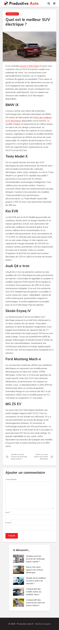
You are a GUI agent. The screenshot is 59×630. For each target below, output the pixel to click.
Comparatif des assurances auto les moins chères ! (35, 603)
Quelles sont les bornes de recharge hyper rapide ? (35, 559)
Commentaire (10, 479)
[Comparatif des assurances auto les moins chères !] (18, 602)
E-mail (8, 522)
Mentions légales (42, 624)
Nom (7, 512)
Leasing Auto (12, 14)
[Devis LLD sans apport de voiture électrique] (18, 569)
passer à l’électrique (29, 66)
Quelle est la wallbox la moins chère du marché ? (36, 581)
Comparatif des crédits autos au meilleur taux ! (33, 592)
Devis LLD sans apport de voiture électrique (34, 570)
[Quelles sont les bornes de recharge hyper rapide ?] (18, 558)
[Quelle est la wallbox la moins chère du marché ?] (18, 580)
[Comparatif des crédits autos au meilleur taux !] (18, 591)
